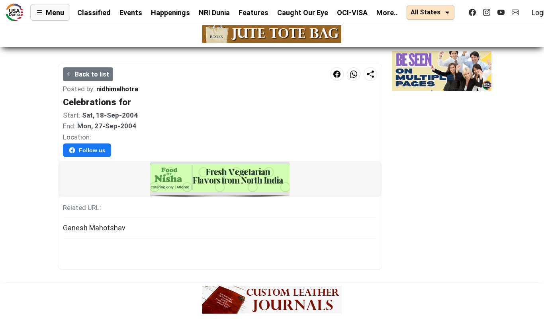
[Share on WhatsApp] (353, 74)
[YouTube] (501, 12)
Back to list (92, 74)
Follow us (92, 150)
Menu (55, 12)
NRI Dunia (214, 12)
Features (253, 12)
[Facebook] (472, 12)
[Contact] (515, 12)
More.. (387, 12)
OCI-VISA (352, 12)
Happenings (170, 12)
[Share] (370, 74)
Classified (94, 12)
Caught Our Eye (302, 12)
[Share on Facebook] (337, 74)
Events (130, 12)
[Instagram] (486, 12)
